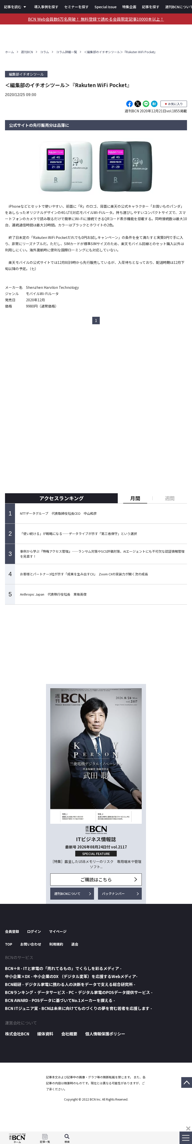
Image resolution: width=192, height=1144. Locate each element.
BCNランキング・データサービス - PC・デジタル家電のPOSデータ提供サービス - (78, 992)
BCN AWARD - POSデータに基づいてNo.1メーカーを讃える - (60, 1000)
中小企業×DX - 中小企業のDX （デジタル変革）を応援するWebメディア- (71, 976)
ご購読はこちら (96, 879)
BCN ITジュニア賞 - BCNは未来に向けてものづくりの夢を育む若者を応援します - (78, 1008)
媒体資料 (45, 1034)
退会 (74, 944)
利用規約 (56, 944)
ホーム (9, 52)
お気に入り (175, 104)
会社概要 (69, 1034)
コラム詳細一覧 (66, 52)
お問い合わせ (30, 944)
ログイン (34, 931)
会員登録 (12, 931)
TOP (8, 944)
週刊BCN (27, 52)
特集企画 (129, 6)
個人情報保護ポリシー (105, 1034)
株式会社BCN (17, 1034)
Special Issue (105, 6)
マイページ (57, 931)
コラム (44, 52)
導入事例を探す (46, 6)
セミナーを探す (76, 6)
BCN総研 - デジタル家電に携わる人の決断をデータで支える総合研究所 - (70, 984)
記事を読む (13, 6)
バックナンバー (113, 893)
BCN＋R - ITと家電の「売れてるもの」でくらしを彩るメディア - (63, 968)
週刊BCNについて (67, 893)
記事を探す (151, 6)
